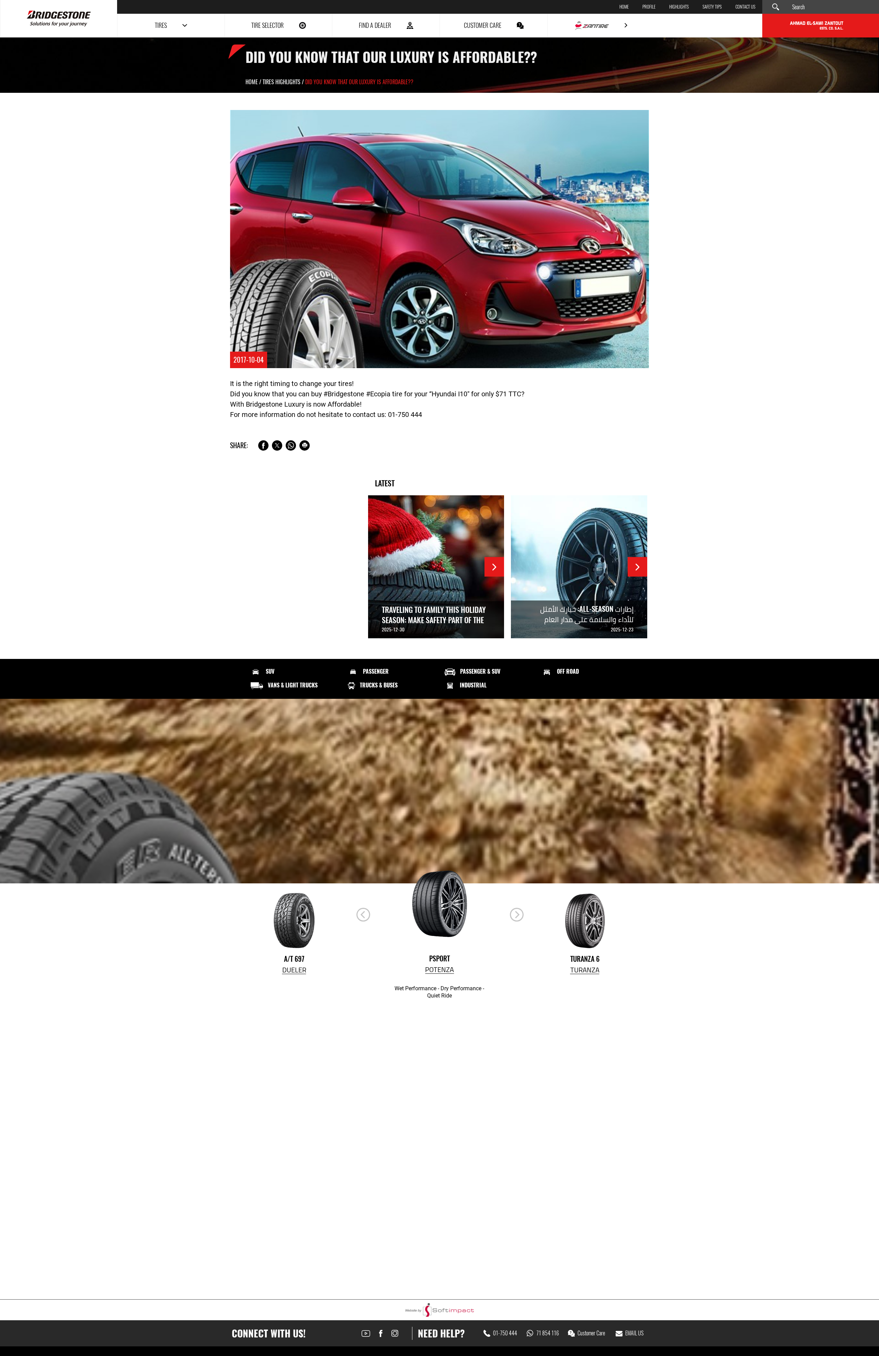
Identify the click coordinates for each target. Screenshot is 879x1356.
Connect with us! (269, 1333)
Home (624, 7)
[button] (517, 915)
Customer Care (591, 1333)
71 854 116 (547, 1333)
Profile (648, 7)
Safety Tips (712, 7)
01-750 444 (505, 1333)
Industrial (473, 685)
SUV (270, 672)
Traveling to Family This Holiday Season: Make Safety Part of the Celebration (434, 620)
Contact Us (745, 7)
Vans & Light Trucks (293, 685)
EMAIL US (634, 1333)
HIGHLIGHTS (679, 7)
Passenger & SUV (480, 672)
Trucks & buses (379, 685)
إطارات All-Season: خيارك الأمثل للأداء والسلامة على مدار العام (586, 614)
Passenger (376, 672)
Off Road (568, 672)
